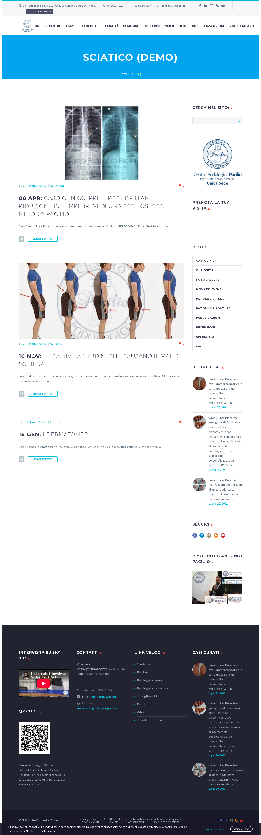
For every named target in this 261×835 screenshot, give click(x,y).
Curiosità (56, 343)
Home (36, 26)
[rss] (216, 536)
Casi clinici (151, 26)
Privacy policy (88, 819)
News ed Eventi (209, 289)
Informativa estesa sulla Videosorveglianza (156, 819)
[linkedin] (201, 536)
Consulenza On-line (208, 26)
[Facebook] (200, 5)
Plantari (130, 26)
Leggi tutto (42, 239)
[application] (44, 683)
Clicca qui (215, 224)
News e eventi (90, 822)
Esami (141, 704)
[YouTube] (223, 5)
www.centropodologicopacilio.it (97, 708)
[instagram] (209, 536)
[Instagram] (211, 5)
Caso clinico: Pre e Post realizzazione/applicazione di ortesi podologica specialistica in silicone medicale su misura (226, 489)
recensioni (205, 327)
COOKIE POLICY (113, 819)
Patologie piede (210, 299)
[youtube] (223, 536)
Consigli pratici (147, 696)
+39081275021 (115, 5)
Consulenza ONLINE (40, 11)
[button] (21, 239)
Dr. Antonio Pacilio (35, 185)
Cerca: (238, 120)
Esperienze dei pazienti (166, 822)
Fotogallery (208, 279)
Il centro (54, 26)
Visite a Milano (241, 26)
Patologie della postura (152, 688)
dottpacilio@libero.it (173, 5)
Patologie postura (213, 308)
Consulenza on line (149, 720)
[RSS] (217, 5)
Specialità (110, 26)
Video (169, 26)
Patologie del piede (149, 680)
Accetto (241, 829)
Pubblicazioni (208, 318)
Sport (201, 346)
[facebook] (194, 536)
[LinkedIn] (206, 5)
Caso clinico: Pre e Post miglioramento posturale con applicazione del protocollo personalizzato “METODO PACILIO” (225, 391)
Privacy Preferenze (215, 829)
